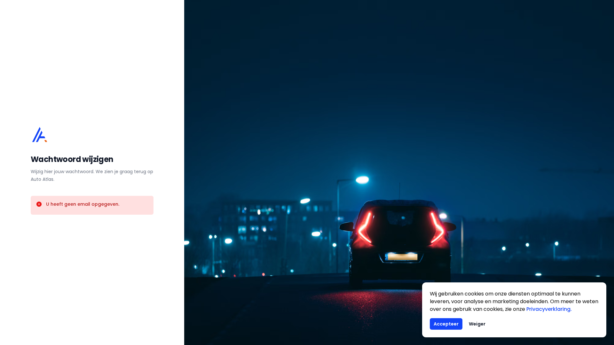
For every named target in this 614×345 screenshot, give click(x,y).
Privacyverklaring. (549, 309)
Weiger (477, 324)
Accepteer (446, 324)
